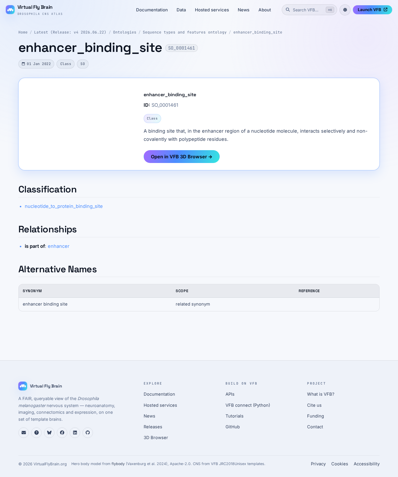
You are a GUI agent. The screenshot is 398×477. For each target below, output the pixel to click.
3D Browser (156, 437)
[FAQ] (36, 432)
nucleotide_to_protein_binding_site (64, 206)
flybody (118, 464)
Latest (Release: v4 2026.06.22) (70, 32)
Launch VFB (369, 9)
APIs (230, 394)
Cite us (314, 405)
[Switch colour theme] (345, 9)
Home (23, 32)
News (243, 10)
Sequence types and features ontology (185, 32)
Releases (153, 426)
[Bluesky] (49, 432)
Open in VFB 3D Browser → (181, 156)
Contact (315, 426)
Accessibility (367, 464)
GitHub (233, 426)
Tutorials (235, 416)
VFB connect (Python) (248, 405)
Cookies (339, 464)
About (264, 10)
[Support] (23, 432)
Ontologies (124, 32)
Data (181, 10)
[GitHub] (87, 432)
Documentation (152, 10)
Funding (315, 416)
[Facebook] (62, 432)
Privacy (318, 464)
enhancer (58, 246)
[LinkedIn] (75, 432)
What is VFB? (320, 394)
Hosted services (212, 10)
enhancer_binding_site (257, 32)
